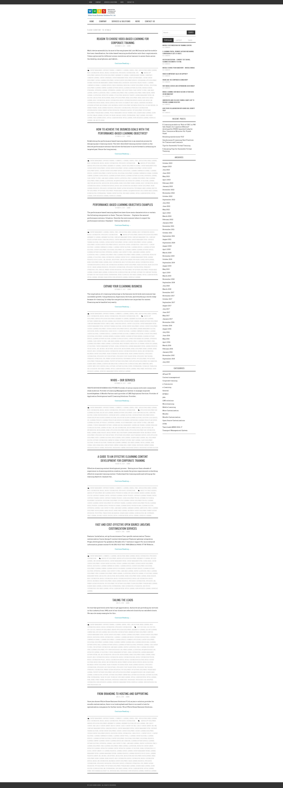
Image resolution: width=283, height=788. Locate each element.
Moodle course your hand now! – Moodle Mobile (179, 68)
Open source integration (104, 763)
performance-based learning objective (145, 188)
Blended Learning (145, 493)
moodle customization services (129, 100)
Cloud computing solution (140, 413)
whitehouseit (148, 369)
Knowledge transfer (129, 95)
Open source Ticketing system (134, 267)
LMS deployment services (134, 428)
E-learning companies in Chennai (140, 171)
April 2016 (166, 342)
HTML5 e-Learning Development (115, 93)
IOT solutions (118, 95)
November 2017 (169, 296)
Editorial (146, 85)
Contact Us (130, 2)
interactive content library (145, 746)
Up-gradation (138, 586)
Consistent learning (93, 78)
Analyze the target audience (148, 490)
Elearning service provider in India (131, 505)
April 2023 (167, 180)
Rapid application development (138, 361)
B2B (143, 319)
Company (98, 2)
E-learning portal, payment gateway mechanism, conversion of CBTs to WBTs (178, 52)
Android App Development (147, 163)
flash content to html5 (140, 90)
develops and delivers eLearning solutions (129, 418)
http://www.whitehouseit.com (113, 650)
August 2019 (167, 266)
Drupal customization (132, 245)
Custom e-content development (132, 242)
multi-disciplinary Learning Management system (130, 433)
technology (125, 275)
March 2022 (167, 216)
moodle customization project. (96, 660)
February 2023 (168, 183)
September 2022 (169, 200)
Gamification (143, 508)
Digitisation (125, 83)
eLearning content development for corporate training (109, 503)
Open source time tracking (145, 356)
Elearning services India (142, 642)
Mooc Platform (126, 262)
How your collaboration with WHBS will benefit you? (179, 109)
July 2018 (166, 286)
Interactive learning (108, 95)
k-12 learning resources (109, 751)
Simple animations (144, 364)
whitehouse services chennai (95, 448)
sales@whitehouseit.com (135, 191)
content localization (133, 324)
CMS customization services (101, 561)
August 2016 (167, 329)
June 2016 (166, 335)
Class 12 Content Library (144, 726)
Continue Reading (123, 63)
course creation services (100, 415)
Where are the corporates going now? (175, 80)
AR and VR (167, 374)
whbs (138, 369)
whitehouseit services (132, 448)
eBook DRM (126, 85)
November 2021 (168, 229)
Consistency (148, 75)
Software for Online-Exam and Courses (114, 115)
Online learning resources (105, 108)
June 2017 (166, 312)
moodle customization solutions (134, 660)
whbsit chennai (131, 445)
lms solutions (97, 98)
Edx (123, 250)
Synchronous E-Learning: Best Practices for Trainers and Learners (178, 141)
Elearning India (130, 642)
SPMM (88, 677)
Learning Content (122, 751)
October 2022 (167, 196)
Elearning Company (100, 88)
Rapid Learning (125, 438)
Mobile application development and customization (140, 430)
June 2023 (166, 173)
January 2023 (168, 186)
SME (145, 513)
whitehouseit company (119, 448)
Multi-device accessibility (123, 103)
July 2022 (166, 203)
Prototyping (98, 513)
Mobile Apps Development (118, 98)
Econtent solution (111, 173)
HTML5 (136, 70)
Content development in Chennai (130, 166)
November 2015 (168, 355)
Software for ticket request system (97, 275)
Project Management (116, 113)
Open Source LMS (150, 581)
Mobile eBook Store (143, 98)
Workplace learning (115, 196)
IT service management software (105, 346)
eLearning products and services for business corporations (120, 420)
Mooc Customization (93, 73)
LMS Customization (106, 655)
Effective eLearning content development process (132, 500)
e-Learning (125, 70)
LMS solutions (143, 70)
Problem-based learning (102, 113)
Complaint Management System (123, 237)
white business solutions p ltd (100, 771)
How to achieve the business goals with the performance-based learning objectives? (122, 131)
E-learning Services (106, 85)
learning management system (139, 257)
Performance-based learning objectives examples (123, 204)
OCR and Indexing (150, 105)
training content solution (114, 193)
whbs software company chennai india (115, 445)
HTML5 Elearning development (133, 93)
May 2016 (166, 339)
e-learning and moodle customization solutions (135, 637)
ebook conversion (117, 85)
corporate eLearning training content (145, 495)
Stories (130, 366)
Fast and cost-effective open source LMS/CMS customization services (122, 526)
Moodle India (97, 662)
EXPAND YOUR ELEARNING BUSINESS (123, 286)
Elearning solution (147, 505)
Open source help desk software (106, 356)
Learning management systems (107, 753)
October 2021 (167, 233)
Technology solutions (100, 443)
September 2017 (169, 302)
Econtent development (136, 85)
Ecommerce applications (136, 334)
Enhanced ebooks (147, 88)
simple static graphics (99, 366)
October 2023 (167, 163)
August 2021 (167, 239)
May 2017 (166, 316)
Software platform (125, 440)
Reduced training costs (129, 113)
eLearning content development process (138, 503)
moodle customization (112, 100)
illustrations (97, 95)
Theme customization (127, 586)
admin (129, 46)
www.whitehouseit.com (94, 685)
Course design (147, 561)
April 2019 (166, 272)
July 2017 (166, 309)
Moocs (133, 262)
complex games (109, 324)
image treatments (125, 344)
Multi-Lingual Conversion (138, 103)
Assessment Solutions (107, 237)
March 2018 (167, 289)
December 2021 (168, 226)
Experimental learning (114, 90)
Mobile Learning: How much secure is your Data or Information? (178, 93)
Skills (107, 366)
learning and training (138, 425)
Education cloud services (149, 418)
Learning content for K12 (122, 257)
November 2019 (168, 256)
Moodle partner (111, 433)
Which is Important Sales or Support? (175, 74)
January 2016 (168, 352)
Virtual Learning (127, 118)
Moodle (102, 73)
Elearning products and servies (147, 420)
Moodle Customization (111, 73)
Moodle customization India (127, 657)
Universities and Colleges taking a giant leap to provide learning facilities (178, 101)
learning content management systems (139, 751)
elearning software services (115, 88)
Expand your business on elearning (139, 339)
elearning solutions (93, 423)
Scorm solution (92, 193)
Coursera (102, 242)
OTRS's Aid (101, 270)
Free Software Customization (101, 647)
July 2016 (166, 332)
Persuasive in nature (126, 110)
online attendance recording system (117, 354)
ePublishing (90, 90)
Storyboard (150, 513)
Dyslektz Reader (142, 83)
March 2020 (167, 253)
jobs (164, 397)
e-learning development (107, 640)
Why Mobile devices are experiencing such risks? (179, 86)
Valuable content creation (105, 515)
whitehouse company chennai (145, 445)
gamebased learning (133, 508)
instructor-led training (137, 344)
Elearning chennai (108, 642)
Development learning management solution (142, 329)
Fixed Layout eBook (127, 90)
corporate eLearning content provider (121, 495)
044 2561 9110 (151, 627)
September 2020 (169, 243)
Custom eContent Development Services (125, 80)
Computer (150, 632)
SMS (129, 272)
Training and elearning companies (117, 443)
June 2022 (166, 206)
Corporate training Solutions (112, 326)
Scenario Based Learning (144, 113)
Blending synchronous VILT (173, 137)
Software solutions (122, 366)
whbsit (142, 369)
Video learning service (99, 118)
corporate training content (95, 498)
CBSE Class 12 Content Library (101, 726)
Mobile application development (115, 430)
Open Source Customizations (127, 73)
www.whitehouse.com (150, 682)
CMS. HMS (154, 726)
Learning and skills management (121, 425)
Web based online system (105, 277)
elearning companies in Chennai (142, 173)
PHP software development (105, 191)
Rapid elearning (116, 438)
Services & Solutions (110, 2)
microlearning (106, 98)
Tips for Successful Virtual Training (176, 146)
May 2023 (166, 176)
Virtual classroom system (114, 118)
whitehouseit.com (141, 680)
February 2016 (168, 349)
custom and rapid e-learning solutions (120, 415)
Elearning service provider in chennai (109, 505)
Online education (142, 265)
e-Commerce (118, 70)
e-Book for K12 (144, 245)
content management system (123, 240)
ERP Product (103, 423)
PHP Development (137, 110)
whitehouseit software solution (148, 448)
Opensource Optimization (94, 359)
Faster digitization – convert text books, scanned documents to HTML (176, 60)
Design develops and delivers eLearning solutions (101, 418)
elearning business (108, 336)
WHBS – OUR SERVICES (122, 380)
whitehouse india (115, 771)
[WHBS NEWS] (101, 12)
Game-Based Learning (108, 178)
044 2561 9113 (91, 630)
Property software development (119, 361)
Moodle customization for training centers (177, 45)
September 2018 (169, 282)
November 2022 (169, 193)
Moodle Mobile (100, 103)
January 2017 (168, 319)
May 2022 (166, 209)
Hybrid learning (100, 181)
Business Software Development (149, 321)
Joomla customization (107, 257)
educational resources (147, 738)
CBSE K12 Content (115, 726)
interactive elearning (93, 748)
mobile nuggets (101, 433)
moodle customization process (145, 657)
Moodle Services (110, 103)
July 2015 (166, 362)
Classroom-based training (137, 75)
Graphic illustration (99, 93)
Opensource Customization (95, 670)
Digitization (133, 83)
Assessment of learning (122, 75)
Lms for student (146, 428)
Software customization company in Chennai (106, 440)
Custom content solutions (108, 563)
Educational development (125, 173)
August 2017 (167, 306)
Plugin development (136, 583)
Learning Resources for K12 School (139, 753)
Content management (96, 70)
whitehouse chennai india (119, 680)
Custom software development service (143, 415)
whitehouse (108, 680)
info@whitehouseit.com (120, 181)
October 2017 (167, 299)
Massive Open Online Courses (136, 260)
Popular (168, 40)
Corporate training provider (113, 498)
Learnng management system (143, 95)
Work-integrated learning (141, 118)
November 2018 (168, 279)
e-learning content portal (121, 736)
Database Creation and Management (97, 83)
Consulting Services (108, 240)
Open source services (118, 763)
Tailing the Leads (122, 600)
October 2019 (167, 259)
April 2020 (167, 249)
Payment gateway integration (110, 110)
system (119, 275)
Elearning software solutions (133, 88)
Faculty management (126, 423)
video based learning (129, 193)
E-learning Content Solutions (121, 247)
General (131, 70)
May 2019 (166, 269)
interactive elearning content (109, 748)
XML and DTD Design (98, 120)
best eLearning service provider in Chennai (115, 493)
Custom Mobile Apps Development (147, 80)
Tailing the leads (105, 677)
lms (104, 260)
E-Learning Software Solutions (120, 334)
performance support (129, 359)
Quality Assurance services (138, 435)
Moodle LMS (141, 100)
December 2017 (168, 292)
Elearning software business (134, 336)
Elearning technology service (119, 339)
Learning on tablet (106, 428)
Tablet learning (140, 115)
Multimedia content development (121, 105)
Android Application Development (105, 75)
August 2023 (167, 166)
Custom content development (113, 168)
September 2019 (169, 263)
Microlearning (168, 404)
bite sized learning (107, 321)
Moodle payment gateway (125, 662)
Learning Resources (122, 753)
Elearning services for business (116, 568)
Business (136, 321)
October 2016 (167, 326)
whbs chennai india (98, 445)
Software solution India (138, 675)
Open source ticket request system (126, 356)
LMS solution (105, 183)
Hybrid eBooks (146, 93)
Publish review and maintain (111, 513)
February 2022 (168, 219)
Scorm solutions (123, 272)
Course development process (130, 498)
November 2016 (168, 322)
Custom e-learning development (104, 80)
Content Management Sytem (120, 78)
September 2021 (169, 236)
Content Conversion (106, 78)
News (122, 2)
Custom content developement (96, 168)
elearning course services (100, 176)
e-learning (117, 637)
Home (90, 2)
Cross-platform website (135, 78)
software (133, 272)
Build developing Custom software (123, 321)
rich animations (152, 361)
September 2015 (169, 359)
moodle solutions (148, 662)
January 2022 (168, 223)
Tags (190, 40)
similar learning (98, 115)
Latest (179, 40)
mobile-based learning (120, 510)
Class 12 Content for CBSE (128, 726)
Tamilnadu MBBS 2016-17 (172, 427)
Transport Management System (175, 430)
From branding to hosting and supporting (122, 693)
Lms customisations (120, 428)
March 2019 (167, 276)
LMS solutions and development (133, 756)
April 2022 (167, 213)
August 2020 (167, 246)
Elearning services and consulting (120, 741)
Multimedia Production (138, 105)
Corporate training (108, 70)
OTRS (137, 73)
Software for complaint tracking (147, 272)
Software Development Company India (120, 675)
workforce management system (109, 371)
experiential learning (101, 90)
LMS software (116, 260)
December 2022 (168, 190)
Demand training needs (115, 83)
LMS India (108, 260)
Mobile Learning (152, 70)
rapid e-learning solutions (103, 438)
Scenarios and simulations (110, 364)
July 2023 (166, 170)
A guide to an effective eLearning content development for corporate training (123, 458)
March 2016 (167, 345)
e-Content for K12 (146, 733)
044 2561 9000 (142, 627)
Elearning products (96, 420)
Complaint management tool (140, 237)
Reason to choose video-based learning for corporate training (123, 41)
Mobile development (131, 98)
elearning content (104, 741)
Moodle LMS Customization (123, 186)
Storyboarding (131, 115)
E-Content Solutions (123, 331)
